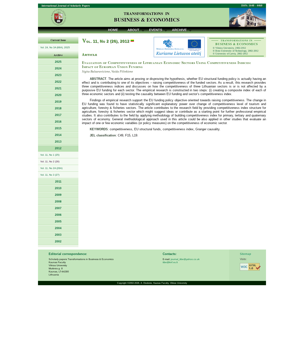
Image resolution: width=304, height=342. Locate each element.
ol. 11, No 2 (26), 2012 (105, 41)
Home (113, 30)
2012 (58, 148)
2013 (58, 141)
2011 (58, 181)
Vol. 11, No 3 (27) (49, 174)
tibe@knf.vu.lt (170, 262)
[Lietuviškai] (132, 41)
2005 (58, 221)
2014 (58, 135)
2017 (58, 115)
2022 (58, 81)
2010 (58, 188)
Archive (179, 30)
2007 (58, 208)
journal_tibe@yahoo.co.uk (185, 259)
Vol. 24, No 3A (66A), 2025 (55, 47)
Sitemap (245, 254)
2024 (58, 68)
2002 (58, 241)
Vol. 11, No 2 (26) (49, 161)
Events (155, 30)
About (133, 30)
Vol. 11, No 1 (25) (49, 155)
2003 (58, 234)
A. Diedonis (146, 283)
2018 (58, 108)
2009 (58, 195)
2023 (58, 75)
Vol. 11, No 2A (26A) (51, 168)
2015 (58, 128)
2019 (58, 101)
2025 (58, 61)
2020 (58, 95)
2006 (58, 215)
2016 (58, 121)
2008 (58, 201)
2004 (58, 228)
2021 (58, 88)
